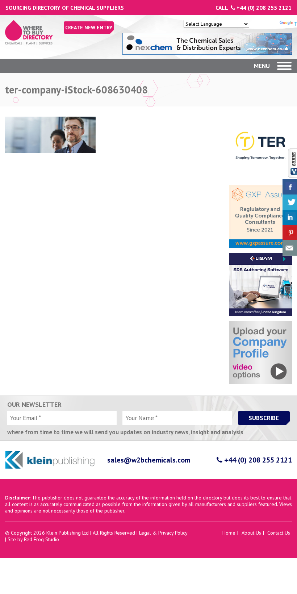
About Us (251, 533)
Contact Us (278, 533)
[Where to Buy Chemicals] (29, 43)
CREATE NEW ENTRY (88, 27)
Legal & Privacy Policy (163, 533)
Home (228, 533)
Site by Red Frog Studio (33, 539)
